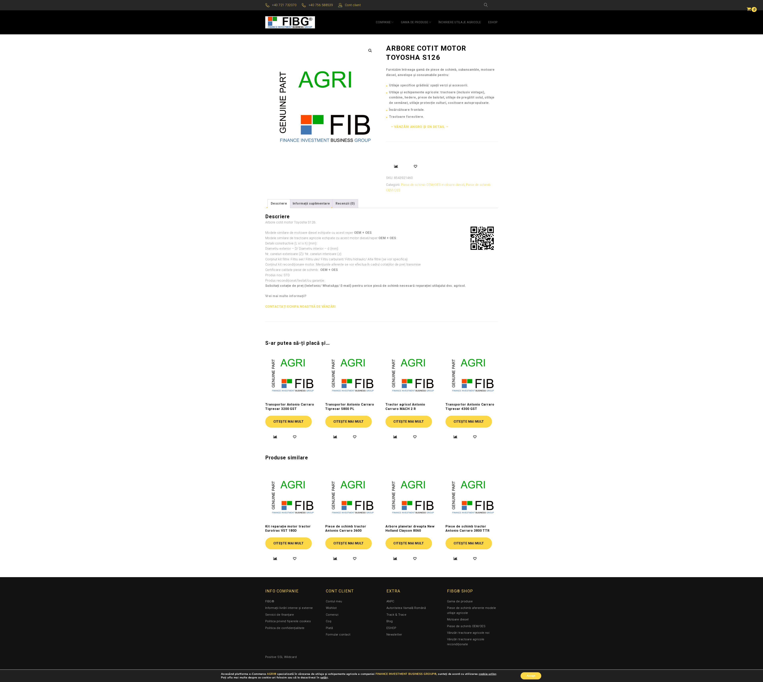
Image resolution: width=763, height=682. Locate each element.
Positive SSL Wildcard (281, 657)
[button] (370, 50)
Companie (383, 22)
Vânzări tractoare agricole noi (468, 633)
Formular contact (338, 634)
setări (324, 677)
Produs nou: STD (277, 275)
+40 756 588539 (321, 5)
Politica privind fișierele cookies (288, 621)
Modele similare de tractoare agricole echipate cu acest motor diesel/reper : (331, 238)
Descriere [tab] (279, 203)
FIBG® (269, 601)
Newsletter (394, 634)
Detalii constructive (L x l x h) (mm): (291, 243)
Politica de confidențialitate (285, 628)
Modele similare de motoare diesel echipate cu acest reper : (318, 233)
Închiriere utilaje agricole (460, 22)
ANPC (390, 601)
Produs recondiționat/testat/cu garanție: (295, 280)
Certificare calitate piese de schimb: (301, 270)
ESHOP (493, 22)
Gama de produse (414, 22)
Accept (531, 676)
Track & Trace (396, 614)
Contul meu (334, 601)
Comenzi (332, 614)
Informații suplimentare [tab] (311, 203)
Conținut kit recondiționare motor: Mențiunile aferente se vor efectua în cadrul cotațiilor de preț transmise (343, 264)
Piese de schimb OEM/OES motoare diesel (432, 185)
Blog (389, 621)
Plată (329, 628)
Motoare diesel (458, 619)
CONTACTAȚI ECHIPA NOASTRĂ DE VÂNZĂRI (300, 306)
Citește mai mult (288, 421)
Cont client (353, 5)
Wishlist (331, 608)
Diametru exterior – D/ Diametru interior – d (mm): (302, 248)
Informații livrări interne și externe (289, 608)
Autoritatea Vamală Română (406, 608)
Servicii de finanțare (279, 614)
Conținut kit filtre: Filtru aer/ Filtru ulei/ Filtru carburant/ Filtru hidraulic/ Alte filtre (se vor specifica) (336, 259)
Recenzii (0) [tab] (345, 203)
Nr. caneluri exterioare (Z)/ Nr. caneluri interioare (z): (303, 254)
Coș (328, 621)
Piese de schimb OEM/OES (466, 626)
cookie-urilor (487, 674)
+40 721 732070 (284, 5)
